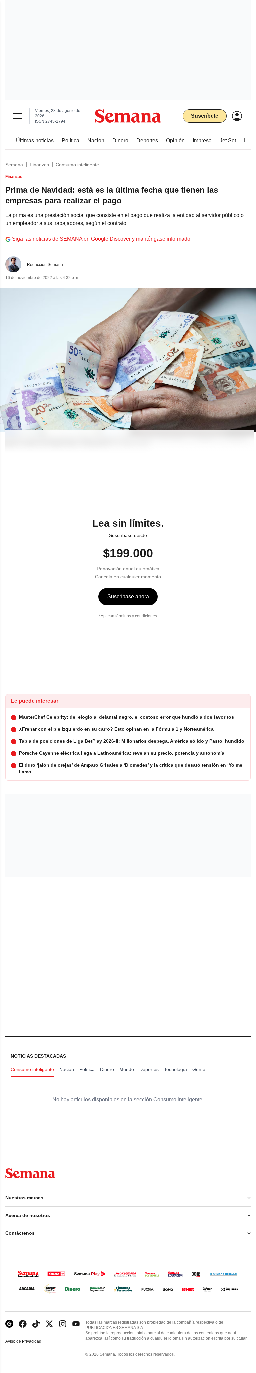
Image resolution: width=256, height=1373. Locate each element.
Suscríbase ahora (128, 596)
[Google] (9, 1324)
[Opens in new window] (23, 1324)
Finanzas (39, 164)
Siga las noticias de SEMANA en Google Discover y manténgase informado (101, 239)
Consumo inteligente (77, 164)
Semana (14, 164)
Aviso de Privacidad (30, 1341)
